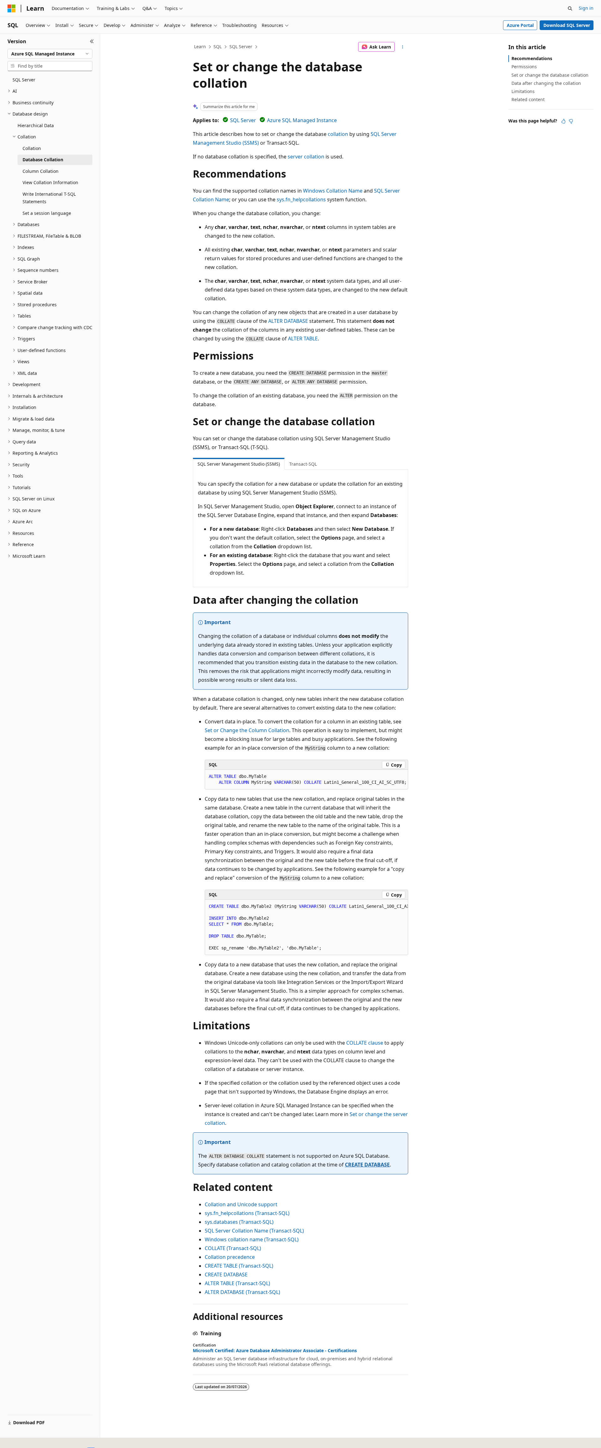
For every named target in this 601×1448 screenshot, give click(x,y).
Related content (528, 99)
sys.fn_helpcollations (301, 199)
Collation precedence (230, 1257)
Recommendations (531, 58)
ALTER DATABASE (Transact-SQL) (242, 1292)
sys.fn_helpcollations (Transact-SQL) (247, 1213)
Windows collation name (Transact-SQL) (252, 1239)
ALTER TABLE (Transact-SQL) (237, 1283)
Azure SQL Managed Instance (302, 120)
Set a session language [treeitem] (47, 213)
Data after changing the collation (546, 83)
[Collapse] (91, 41)
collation (338, 134)
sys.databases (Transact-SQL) (239, 1221)
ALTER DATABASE (288, 321)
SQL (217, 46)
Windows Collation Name (332, 190)
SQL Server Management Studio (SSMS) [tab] (239, 464)
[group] (306, 927)
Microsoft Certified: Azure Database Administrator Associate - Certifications (275, 1350)
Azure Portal (520, 25)
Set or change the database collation (549, 75)
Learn (200, 46)
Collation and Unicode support (241, 1204)
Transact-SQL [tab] (303, 464)
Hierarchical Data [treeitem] (36, 125)
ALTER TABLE (303, 338)
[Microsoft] (12, 8)
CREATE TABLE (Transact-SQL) (239, 1265)
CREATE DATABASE (367, 1164)
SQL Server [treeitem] (24, 80)
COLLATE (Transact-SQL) (233, 1248)
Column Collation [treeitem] (41, 171)
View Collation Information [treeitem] (50, 182)
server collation (306, 156)
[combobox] (50, 54)
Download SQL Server (566, 25)
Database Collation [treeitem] (43, 160)
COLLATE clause (364, 1042)
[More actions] (402, 47)
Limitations (523, 91)
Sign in (586, 8)
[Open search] (570, 8)
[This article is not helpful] (571, 121)
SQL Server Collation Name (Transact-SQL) (254, 1230)
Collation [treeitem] (32, 148)
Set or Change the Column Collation (247, 730)
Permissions (524, 67)
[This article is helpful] (563, 121)
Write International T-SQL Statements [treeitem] (49, 198)
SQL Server (240, 46)
